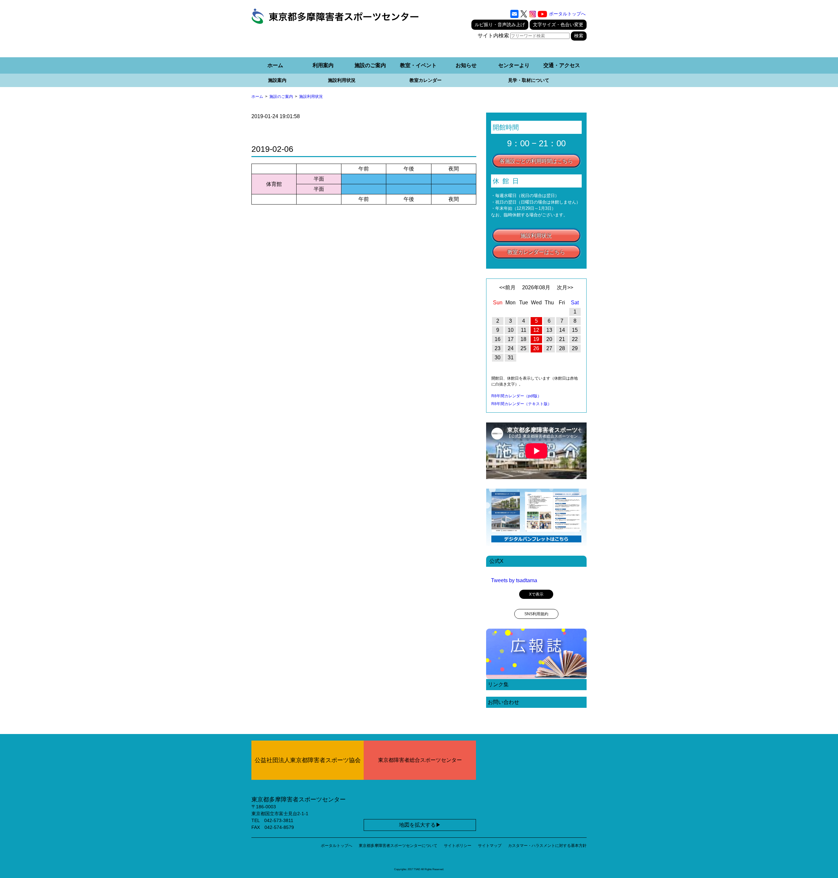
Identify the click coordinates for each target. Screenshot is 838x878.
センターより (514, 65)
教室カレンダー (426, 80)
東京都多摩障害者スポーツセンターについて (398, 845)
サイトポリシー (457, 845)
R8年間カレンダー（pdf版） (516, 396)
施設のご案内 (370, 65)
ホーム (275, 65)
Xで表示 (536, 594)
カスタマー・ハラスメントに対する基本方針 (547, 845)
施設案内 (277, 80)
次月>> (565, 287)
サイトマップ (489, 845)
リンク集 (498, 684)
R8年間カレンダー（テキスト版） (521, 404)
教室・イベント (418, 65)
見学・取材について (528, 80)
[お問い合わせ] (514, 14)
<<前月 (507, 287)
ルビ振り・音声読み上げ (500, 24)
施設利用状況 (341, 80)
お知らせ (466, 65)
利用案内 (323, 65)
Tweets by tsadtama (514, 580)
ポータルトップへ (567, 13)
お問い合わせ (503, 702)
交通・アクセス (561, 65)
